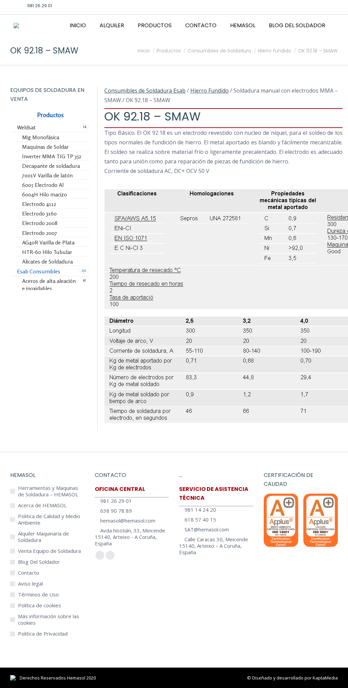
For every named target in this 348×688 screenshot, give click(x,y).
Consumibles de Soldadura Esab (145, 90)
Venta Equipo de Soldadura (49, 551)
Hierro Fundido (209, 90)
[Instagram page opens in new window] (311, 5)
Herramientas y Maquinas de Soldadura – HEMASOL (48, 491)
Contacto (28, 573)
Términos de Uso (38, 594)
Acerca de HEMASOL (42, 505)
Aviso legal (30, 583)
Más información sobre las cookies (48, 619)
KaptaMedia (325, 678)
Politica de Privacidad (43, 633)
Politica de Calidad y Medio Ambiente (49, 519)
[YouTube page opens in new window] (322, 5)
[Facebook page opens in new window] (290, 5)
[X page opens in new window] (301, 5)
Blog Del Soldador (39, 562)
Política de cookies (39, 605)
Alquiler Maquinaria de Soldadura (43, 536)
